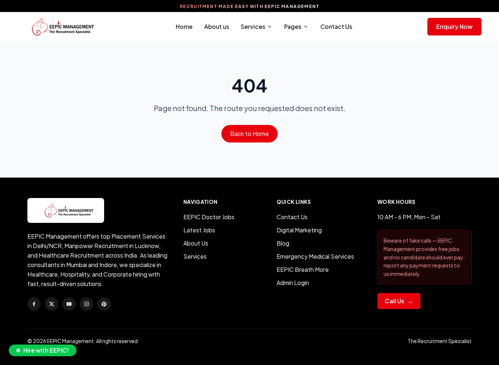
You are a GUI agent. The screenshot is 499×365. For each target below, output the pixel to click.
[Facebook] (34, 304)
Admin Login (293, 282)
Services (253, 26)
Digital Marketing (299, 230)
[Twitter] (51, 304)
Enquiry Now (454, 26)
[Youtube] (69, 304)
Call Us (399, 301)
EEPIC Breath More (303, 269)
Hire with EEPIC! (46, 350)
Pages (292, 26)
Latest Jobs (199, 230)
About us (216, 26)
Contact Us (336, 26)
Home (184, 26)
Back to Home (249, 133)
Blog (283, 243)
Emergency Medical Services (315, 256)
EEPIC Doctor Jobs (209, 217)
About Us (195, 243)
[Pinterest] (104, 304)
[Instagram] (86, 304)
